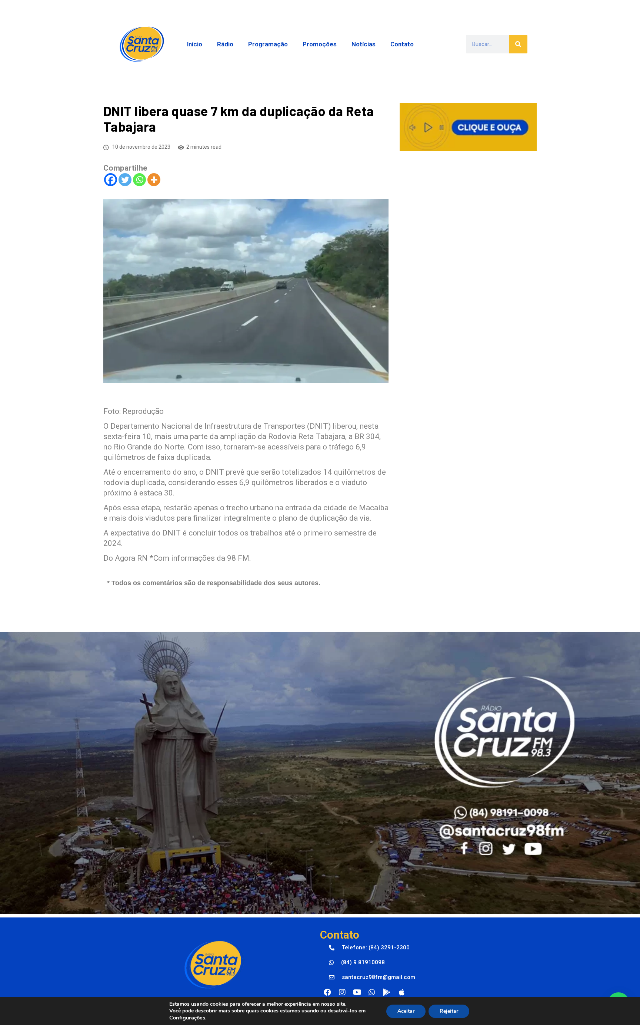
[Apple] (401, 992)
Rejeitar (449, 1011)
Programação (268, 44)
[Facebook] (110, 179)
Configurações (187, 1017)
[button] (369, 947)
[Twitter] (125, 179)
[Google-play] (386, 992)
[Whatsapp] (139, 179)
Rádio (225, 44)
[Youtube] (357, 992)
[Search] (518, 44)
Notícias (363, 44)
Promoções (320, 44)
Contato (402, 44)
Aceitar (405, 1011)
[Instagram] (342, 992)
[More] (153, 179)
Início (194, 44)
